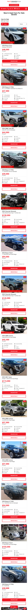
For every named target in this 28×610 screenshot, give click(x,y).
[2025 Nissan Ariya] (14, 35)
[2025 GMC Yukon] (14, 367)
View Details (14, 64)
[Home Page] (14, 2)
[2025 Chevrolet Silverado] (14, 201)
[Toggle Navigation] (26, 8)
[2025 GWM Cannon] (14, 325)
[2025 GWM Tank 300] (14, 118)
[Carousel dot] (14, 83)
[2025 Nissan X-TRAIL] (14, 77)
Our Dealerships (14, 5)
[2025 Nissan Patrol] (14, 242)
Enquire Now (14, 61)
